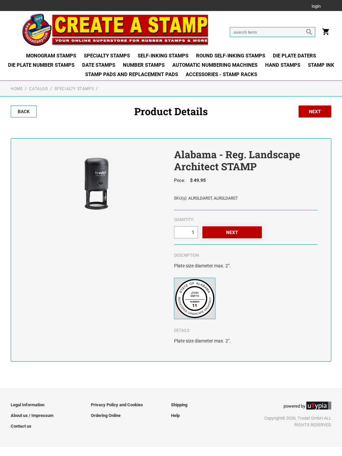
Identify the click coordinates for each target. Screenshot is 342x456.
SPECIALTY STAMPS (107, 56)
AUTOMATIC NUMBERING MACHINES (215, 65)
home (17, 88)
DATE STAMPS (98, 65)
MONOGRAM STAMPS (51, 56)
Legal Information (27, 404)
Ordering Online (106, 415)
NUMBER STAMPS (144, 65)
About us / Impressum (32, 415)
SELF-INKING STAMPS (163, 56)
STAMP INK (321, 65)
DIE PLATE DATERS (294, 56)
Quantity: (184, 219)
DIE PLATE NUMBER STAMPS (41, 65)
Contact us (21, 426)
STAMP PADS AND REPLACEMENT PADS (131, 74)
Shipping (179, 404)
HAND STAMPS (282, 65)
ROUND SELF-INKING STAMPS (230, 56)
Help (175, 415)
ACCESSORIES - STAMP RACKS (221, 74)
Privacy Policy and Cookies (117, 404)
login (316, 6)
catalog (38, 88)
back (24, 111)
